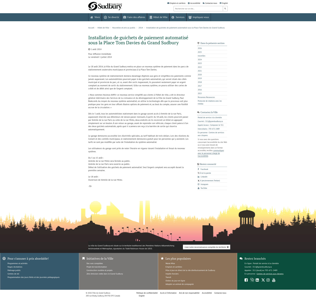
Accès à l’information (168, 293)
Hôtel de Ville (103, 27)
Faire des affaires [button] (136, 17)
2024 (200, 59)
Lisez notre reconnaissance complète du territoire (205, 247)
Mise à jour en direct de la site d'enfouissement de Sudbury (190, 270)
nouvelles (201, 56)
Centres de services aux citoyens (270, 273)
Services (180, 17)
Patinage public (14, 270)
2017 (200, 86)
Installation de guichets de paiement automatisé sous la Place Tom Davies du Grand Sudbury (185, 27)
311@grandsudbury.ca (262, 267)
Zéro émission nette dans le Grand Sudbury (105, 273)
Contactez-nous (211, 3)
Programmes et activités (18, 263)
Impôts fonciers (172, 273)
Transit (168, 277)
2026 (200, 48)
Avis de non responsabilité (189, 293)
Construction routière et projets (100, 270)
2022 (200, 67)
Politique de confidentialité (147, 293)
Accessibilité (195, 3)
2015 (200, 93)
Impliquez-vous (201, 17)
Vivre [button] (97, 17)
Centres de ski (13, 273)
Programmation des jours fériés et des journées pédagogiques (34, 277)
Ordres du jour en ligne (175, 280)
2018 (200, 82)
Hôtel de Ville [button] (160, 17)
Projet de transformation (97, 267)
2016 (200, 90)
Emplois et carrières (177, 3)
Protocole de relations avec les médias (210, 102)
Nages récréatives (15, 267)
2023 (200, 63)
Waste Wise (170, 263)
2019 (200, 78)
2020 (200, 74)
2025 (200, 52)
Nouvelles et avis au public (123, 27)
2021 (200, 71)
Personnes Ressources (206, 97)
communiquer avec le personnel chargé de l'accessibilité (211, 153)
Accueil (91, 27)
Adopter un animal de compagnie (180, 284)
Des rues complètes (95, 263)
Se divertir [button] (113, 17)
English (225, 3)
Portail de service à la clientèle (266, 263)
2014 (140, 27)
